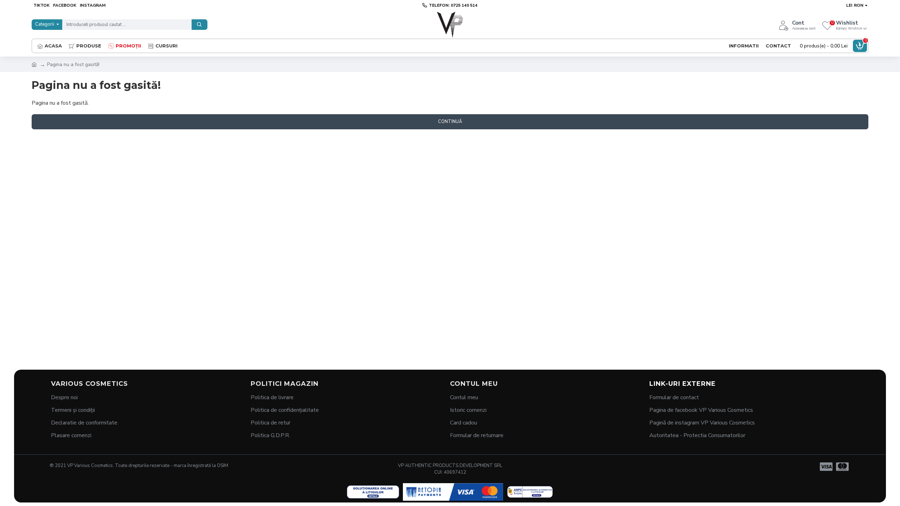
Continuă (450, 121)
